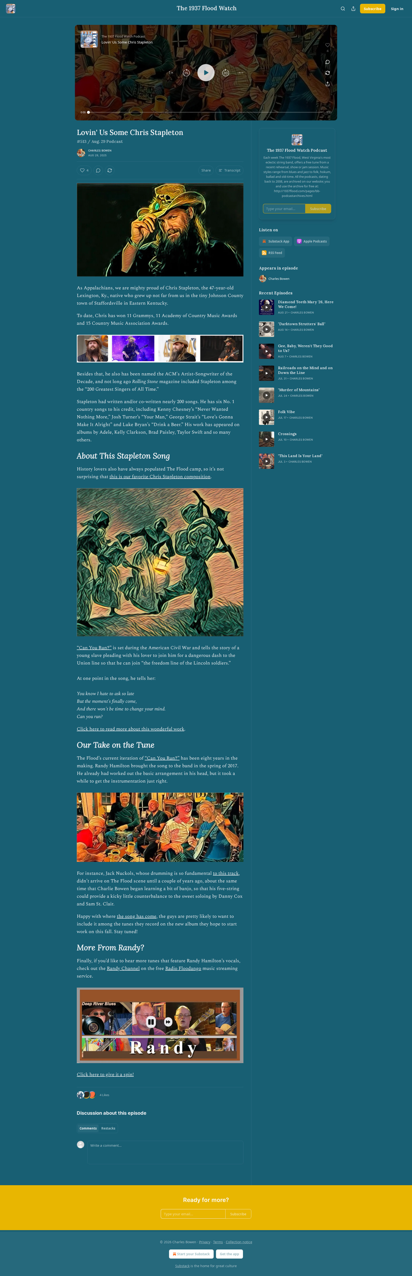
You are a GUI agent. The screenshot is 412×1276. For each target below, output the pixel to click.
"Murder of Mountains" (299, 390)
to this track (226, 873)
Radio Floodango (183, 968)
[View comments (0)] (327, 62)
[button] (171, 73)
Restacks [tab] (108, 1128)
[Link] (70, 456)
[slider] (205, 112)
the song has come (136, 916)
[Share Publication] (353, 8)
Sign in (397, 8)
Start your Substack (193, 1254)
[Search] (343, 8)
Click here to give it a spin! (105, 1074)
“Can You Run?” (94, 647)
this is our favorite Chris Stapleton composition (160, 476)
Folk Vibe (286, 412)
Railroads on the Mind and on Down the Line (305, 370)
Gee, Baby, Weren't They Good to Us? (305, 348)
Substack (182, 1266)
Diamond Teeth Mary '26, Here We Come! (306, 304)
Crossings (287, 434)
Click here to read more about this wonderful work (130, 729)
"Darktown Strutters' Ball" (301, 324)
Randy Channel (123, 968)
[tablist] (97, 1128)
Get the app (229, 1254)
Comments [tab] (88, 1128)
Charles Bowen (100, 150)
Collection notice (239, 1242)
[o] (266, 307)
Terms (218, 1242)
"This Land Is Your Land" (300, 456)
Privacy (204, 1242)
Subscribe (372, 8)
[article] (297, 307)
